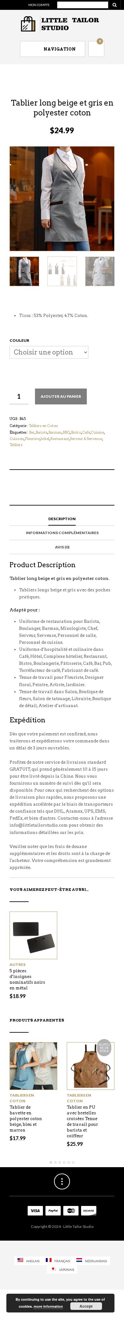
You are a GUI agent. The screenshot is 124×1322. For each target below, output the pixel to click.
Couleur (19, 340)
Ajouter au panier (61, 396)
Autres (17, 964)
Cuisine (97, 432)
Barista (41, 432)
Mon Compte (39, 5)
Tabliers (16, 445)
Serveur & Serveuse (86, 439)
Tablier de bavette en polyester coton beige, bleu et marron (26, 1119)
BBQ (66, 432)
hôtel (45, 439)
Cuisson (17, 439)
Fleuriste (32, 439)
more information (48, 1306)
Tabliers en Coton (43, 425)
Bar (32, 432)
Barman (55, 432)
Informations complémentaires (62, 532)
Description (62, 518)
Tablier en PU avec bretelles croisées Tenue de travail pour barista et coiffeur (82, 1121)
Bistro (76, 432)
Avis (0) (62, 547)
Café (86, 432)
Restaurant (59, 439)
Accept (86, 1306)
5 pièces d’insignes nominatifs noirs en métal (27, 979)
